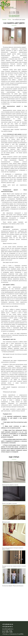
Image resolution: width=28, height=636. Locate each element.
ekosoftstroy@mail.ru (7, 629)
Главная (4, 19)
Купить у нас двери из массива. (9, 503)
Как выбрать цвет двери (8, 5)
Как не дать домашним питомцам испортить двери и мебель (12, 548)
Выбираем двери (6, 522)
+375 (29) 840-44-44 (14, 15)
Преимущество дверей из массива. (10, 484)
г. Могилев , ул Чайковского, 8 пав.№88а (12, 634)
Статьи (9, 19)
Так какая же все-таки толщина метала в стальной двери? (14, 566)
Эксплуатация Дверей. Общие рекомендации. (13, 585)
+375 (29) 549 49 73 (14, 16)
